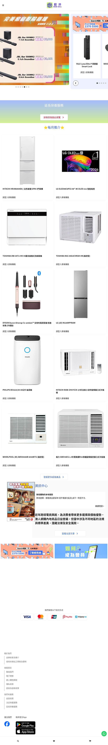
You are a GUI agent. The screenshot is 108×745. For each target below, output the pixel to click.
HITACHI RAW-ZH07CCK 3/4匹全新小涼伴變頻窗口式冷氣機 (80, 391)
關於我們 (8, 653)
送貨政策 (10, 698)
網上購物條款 (11, 680)
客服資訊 (8, 667)
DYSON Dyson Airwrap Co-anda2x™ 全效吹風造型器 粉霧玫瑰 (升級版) (27, 324)
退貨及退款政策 (12, 688)
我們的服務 (8, 694)
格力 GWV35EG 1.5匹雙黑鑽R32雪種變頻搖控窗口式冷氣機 (80, 457)
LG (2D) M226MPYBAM (65, 323)
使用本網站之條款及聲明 (16, 661)
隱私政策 (10, 684)
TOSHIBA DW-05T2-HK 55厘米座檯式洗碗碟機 (22, 256)
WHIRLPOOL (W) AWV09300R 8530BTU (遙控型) (23, 457)
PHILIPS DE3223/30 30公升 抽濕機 (17, 390)
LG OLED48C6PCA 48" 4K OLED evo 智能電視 (75, 189)
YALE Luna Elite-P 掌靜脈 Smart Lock (87, 65)
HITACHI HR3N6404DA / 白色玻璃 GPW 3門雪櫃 (23, 189)
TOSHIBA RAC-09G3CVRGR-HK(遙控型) (73, 256)
